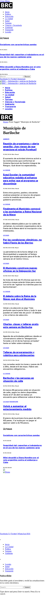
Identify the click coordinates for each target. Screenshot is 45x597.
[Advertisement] (22, 495)
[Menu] (1, 113)
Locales (8, 32)
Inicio (7, 12)
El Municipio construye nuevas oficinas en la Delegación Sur (20, 269)
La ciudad (9, 19)
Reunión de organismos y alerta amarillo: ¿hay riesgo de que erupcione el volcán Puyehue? (21, 146)
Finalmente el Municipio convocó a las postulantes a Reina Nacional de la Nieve (22, 211)
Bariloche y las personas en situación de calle (18, 379)
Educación (9, 16)
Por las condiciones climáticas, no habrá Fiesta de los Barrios (22, 241)
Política (8, 14)
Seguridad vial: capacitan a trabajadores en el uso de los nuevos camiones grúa (22, 55)
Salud (7, 21)
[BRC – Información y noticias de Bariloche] (18, 82)
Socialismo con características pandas (18, 44)
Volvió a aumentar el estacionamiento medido (17, 408)
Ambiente (9, 27)
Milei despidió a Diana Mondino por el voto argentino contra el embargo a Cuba (20, 68)
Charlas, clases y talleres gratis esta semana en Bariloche (20, 326)
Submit (27, 587)
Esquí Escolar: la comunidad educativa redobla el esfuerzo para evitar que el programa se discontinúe (20, 179)
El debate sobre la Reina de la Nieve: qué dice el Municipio (19, 297)
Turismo (8, 23)
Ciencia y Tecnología (13, 25)
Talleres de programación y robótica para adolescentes (18, 354)
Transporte (9, 30)
